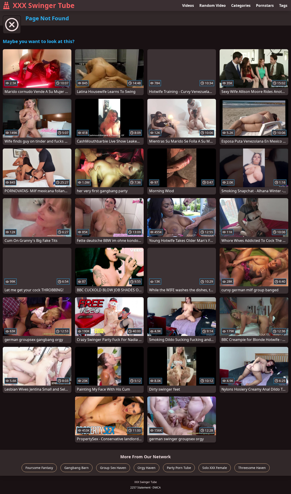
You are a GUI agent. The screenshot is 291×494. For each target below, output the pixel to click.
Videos (188, 5)
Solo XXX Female (214, 468)
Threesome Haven (252, 468)
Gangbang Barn (76, 468)
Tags (283, 5)
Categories (241, 5)
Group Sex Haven (113, 468)
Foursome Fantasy (39, 468)
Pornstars (265, 5)
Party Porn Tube (179, 468)
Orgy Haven (147, 468)
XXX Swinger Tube (44, 5)
